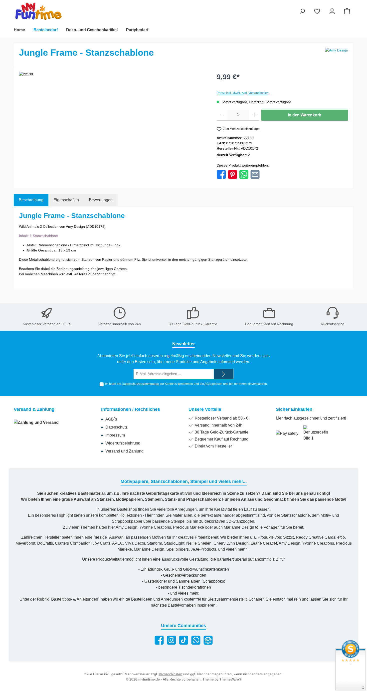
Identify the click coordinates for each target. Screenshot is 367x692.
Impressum (115, 435)
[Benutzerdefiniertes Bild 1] (315, 433)
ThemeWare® (230, 679)
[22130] (112, 125)
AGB (207, 384)
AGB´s (111, 419)
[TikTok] (183, 640)
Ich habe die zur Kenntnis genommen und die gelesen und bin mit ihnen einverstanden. (186, 384)
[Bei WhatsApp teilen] (243, 174)
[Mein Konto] (332, 11)
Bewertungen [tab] (101, 200)
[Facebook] (159, 640)
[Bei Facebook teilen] (221, 174)
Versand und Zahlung (124, 451)
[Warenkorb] (347, 11)
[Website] (208, 640)
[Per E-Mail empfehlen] (255, 174)
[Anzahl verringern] (222, 115)
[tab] (31, 200)
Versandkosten (170, 674)
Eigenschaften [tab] (66, 200)
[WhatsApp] (195, 640)
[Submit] (223, 374)
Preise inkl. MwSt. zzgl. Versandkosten (243, 93)
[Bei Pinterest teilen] (232, 174)
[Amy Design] (336, 55)
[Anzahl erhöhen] (254, 115)
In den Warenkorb (304, 115)
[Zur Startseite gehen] (39, 11)
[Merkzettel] (317, 11)
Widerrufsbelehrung (122, 443)
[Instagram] (171, 640)
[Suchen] (302, 11)
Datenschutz (116, 427)
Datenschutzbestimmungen (140, 384)
